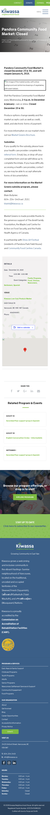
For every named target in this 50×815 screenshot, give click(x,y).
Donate (29, 3)
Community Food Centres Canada (24, 248)
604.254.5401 (10, 754)
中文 (48, 3)
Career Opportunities (10, 716)
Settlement (8, 285)
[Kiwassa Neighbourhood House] (10, 11)
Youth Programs (8, 676)
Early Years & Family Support (13, 668)
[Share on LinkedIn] (31, 391)
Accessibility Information (11, 723)
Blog (3, 712)
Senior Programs (8, 683)
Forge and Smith (32, 811)
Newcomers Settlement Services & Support (18, 686)
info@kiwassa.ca (10, 757)
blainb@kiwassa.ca (13, 203)
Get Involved (6, 709)
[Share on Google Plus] (25, 391)
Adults (4, 679)
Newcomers (32, 283)
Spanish (16, 285)
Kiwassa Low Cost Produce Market (18, 298)
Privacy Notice (7, 727)
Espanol (40, 3)
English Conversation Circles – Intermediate (24, 438)
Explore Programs (25, 497)
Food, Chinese (33, 280)
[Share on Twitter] (18, 391)
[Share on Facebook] (11, 391)
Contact (18, 3)
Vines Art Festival (31, 240)
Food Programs (8, 694)
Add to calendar (23, 327)
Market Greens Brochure (23, 135)
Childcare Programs (9, 672)
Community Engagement (12, 690)
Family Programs (34, 278)
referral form (10, 154)
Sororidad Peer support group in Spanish (23, 421)
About (4, 705)
